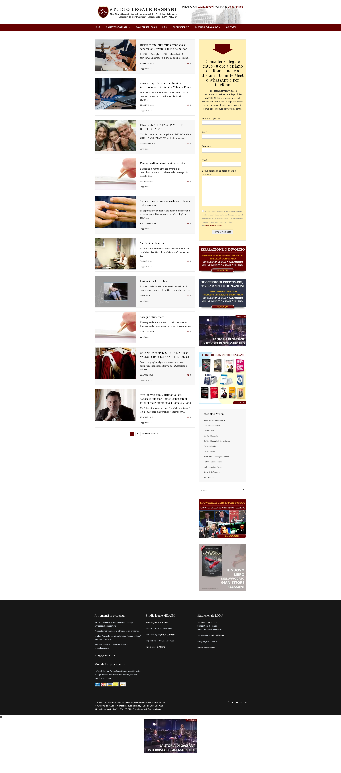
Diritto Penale (209, 451)
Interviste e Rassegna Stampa (216, 456)
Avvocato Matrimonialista (214, 420)
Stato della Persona (212, 472)
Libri (164, 27)
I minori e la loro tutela (154, 281)
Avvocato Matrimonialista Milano (123, 702)
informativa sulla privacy (213, 226)
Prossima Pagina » (150, 434)
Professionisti (181, 27)
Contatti (231, 27)
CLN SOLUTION (123, 709)
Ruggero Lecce (154, 709)
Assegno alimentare (152, 317)
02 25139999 (205, 6)
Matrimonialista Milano (213, 462)
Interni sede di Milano (155, 647)
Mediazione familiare (153, 243)
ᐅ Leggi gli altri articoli (105, 655)
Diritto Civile (209, 430)
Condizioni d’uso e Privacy (129, 705)
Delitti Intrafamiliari (212, 425)
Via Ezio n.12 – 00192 (207, 622)
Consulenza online (208, 27)
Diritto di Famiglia (211, 436)
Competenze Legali (146, 27)
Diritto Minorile (210, 446)
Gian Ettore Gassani (117, 27)
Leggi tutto (144, 68)
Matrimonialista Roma (213, 467)
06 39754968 (235, 6)
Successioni (209, 477)
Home (97, 27)
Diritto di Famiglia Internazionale (217, 441)
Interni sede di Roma (206, 647)
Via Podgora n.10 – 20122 (157, 622)
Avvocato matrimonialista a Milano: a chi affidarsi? (117, 631)
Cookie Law (148, 705)
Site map (159, 705)
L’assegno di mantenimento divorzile (162, 163)
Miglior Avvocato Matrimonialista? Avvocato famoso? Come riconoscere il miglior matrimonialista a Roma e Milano (165, 398)
